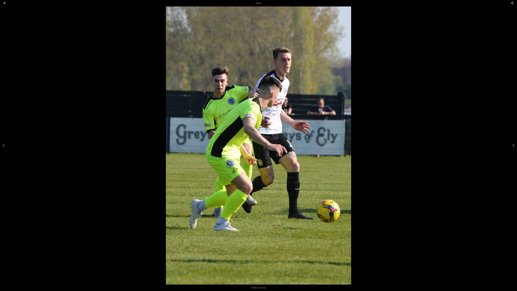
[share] (512, 3)
